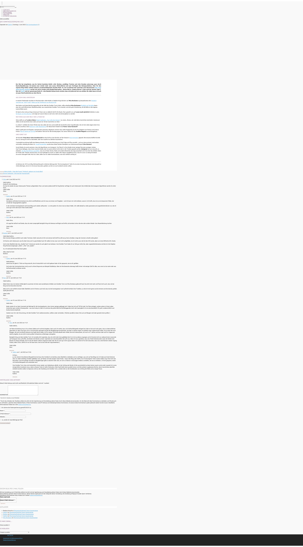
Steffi (23, 91)
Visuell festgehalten (41, 144)
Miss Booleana (7, 517)
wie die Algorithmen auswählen (30, 151)
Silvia (4, 179)
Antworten (5, 194)
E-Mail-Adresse (5, 413)
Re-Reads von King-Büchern (24, 114)
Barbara (5, 233)
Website (2, 416)
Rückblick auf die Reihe (87, 105)
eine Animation (74, 137)
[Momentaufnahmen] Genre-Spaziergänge (26, 510)
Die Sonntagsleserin (32, 24)
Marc (7, 217)
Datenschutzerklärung (10, 16)
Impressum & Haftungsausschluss (13, 538)
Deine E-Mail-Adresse (7, 500)
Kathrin (10, 24)
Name (2, 410)
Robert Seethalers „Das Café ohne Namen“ (48, 120)
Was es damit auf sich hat (27, 131)
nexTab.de (10, 535)
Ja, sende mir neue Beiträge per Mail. (12, 420)
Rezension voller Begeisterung (37, 126)
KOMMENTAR (4, 394)
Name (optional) (5, 497)
